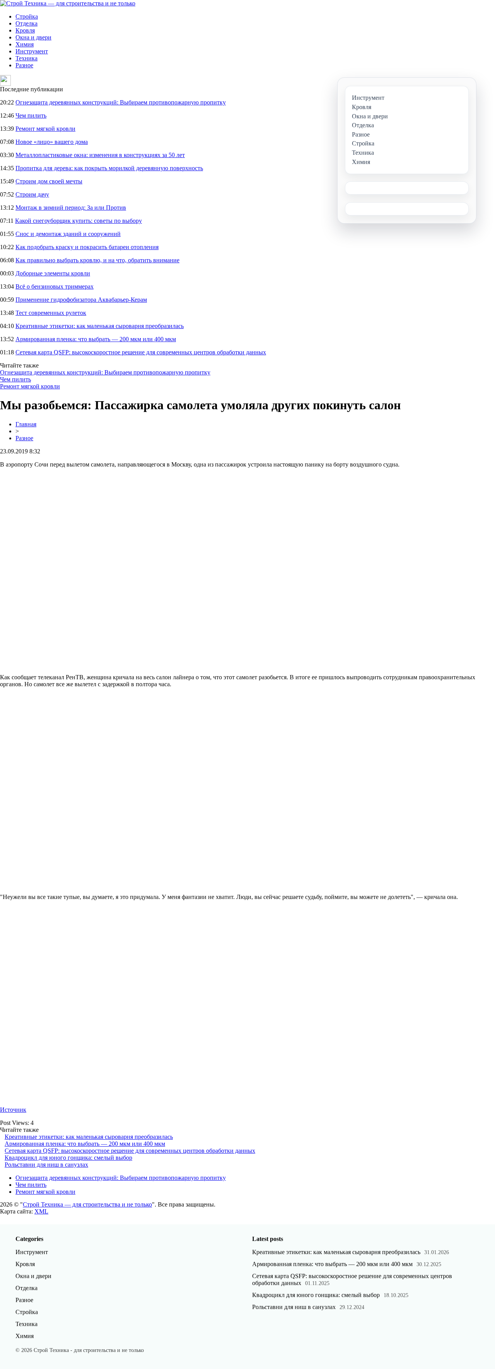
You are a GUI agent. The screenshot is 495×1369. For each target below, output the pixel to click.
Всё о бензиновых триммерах (54, 286)
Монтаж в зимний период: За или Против (70, 207)
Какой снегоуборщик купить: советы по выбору (78, 220)
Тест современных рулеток (50, 312)
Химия (24, 44)
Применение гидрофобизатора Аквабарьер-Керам (81, 299)
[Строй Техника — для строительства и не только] (67, 3)
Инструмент (31, 51)
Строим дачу (32, 194)
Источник (13, 1109)
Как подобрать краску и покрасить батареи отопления (87, 247)
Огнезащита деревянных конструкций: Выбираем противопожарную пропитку (120, 102)
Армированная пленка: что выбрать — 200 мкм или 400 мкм (95, 339)
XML (41, 1211)
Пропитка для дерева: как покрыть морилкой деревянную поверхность (109, 168)
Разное (24, 65)
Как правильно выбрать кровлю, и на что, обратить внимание (97, 260)
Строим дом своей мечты (48, 181)
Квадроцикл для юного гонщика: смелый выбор (68, 1157)
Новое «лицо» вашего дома (51, 141)
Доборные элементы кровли (52, 273)
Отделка (26, 23)
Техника (26, 58)
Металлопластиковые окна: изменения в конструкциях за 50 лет (100, 155)
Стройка (26, 16)
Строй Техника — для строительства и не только (87, 1204)
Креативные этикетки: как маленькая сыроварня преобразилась (99, 326)
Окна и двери (33, 37)
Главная (25, 424)
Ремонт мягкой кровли (45, 128)
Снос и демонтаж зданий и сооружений (68, 234)
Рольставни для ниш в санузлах (46, 1164)
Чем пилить (30, 115)
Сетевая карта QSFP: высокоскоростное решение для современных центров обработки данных (140, 352)
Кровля (25, 30)
